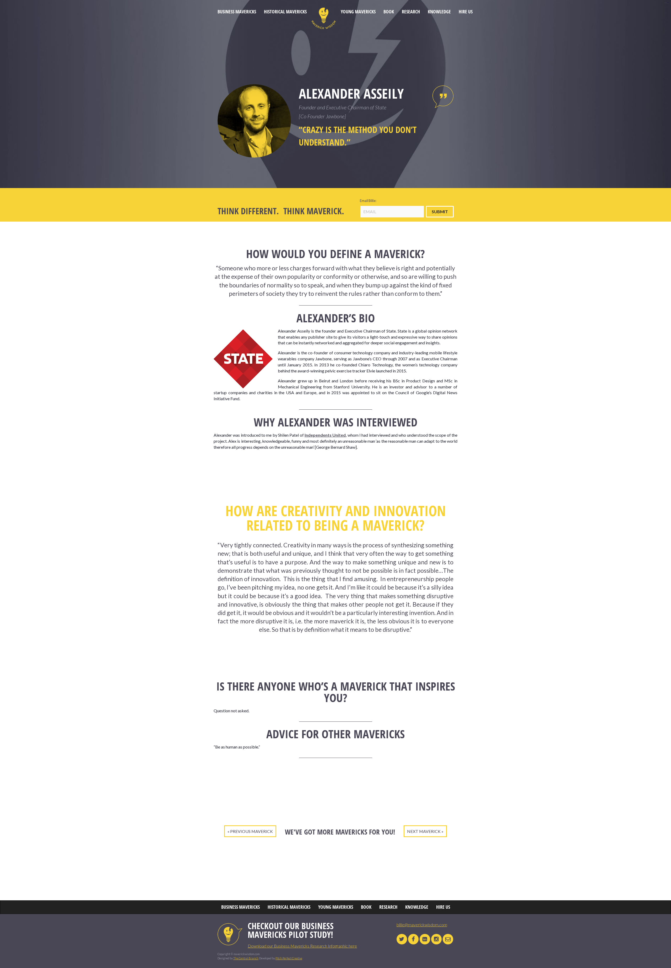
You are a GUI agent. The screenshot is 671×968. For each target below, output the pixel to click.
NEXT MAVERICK (424, 831)
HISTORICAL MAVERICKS (285, 12)
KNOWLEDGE (439, 12)
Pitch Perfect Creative (288, 958)
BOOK (388, 12)
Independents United (325, 434)
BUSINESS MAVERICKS (237, 12)
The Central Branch (245, 958)
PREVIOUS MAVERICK (251, 831)
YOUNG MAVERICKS (358, 12)
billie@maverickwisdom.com (422, 924)
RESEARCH (411, 12)
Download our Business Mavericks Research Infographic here (302, 945)
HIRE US (466, 12)
